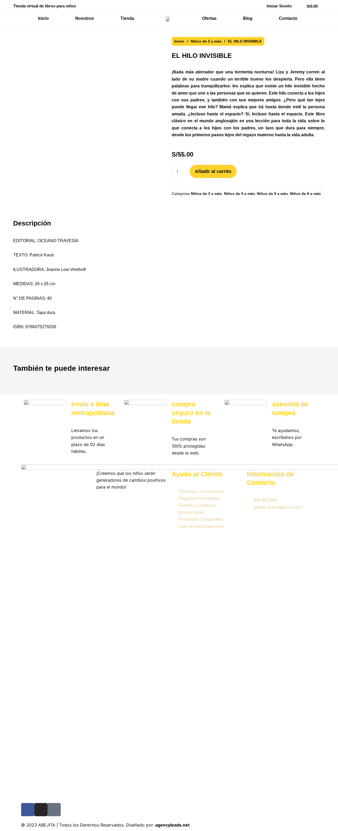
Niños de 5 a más (272, 193)
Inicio (179, 41)
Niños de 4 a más (239, 193)
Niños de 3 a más (206, 41)
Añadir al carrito (213, 171)
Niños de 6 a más (305, 193)
